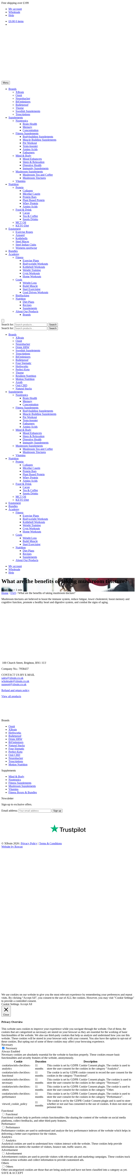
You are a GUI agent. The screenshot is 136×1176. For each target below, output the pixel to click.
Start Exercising (31, 289)
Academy (13, 254)
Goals (19, 279)
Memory (27, 127)
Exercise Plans (31, 260)
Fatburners (29, 152)
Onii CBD (21, 385)
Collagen (28, 190)
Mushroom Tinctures (34, 177)
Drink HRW (22, 347)
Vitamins (21, 181)
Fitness (19, 257)
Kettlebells (21, 238)
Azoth (19, 382)
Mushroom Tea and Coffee (38, 174)
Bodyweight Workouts (35, 263)
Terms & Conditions (50, 843)
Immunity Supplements (36, 168)
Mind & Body (23, 155)
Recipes (27, 305)
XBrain (20, 92)
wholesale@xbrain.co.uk (15, 681)
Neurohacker (23, 98)
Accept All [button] (26, 1004)
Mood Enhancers (32, 158)
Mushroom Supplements (29, 171)
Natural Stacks (24, 388)
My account (15, 8)
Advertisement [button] (9, 1149)
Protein (20, 187)
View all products (11, 696)
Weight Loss (30, 282)
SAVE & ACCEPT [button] (12, 1172)
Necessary (11, 1048)
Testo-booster (30, 146)
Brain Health (30, 123)
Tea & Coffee (30, 216)
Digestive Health (32, 165)
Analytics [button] (6, 1136)
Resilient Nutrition (26, 375)
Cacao (26, 212)
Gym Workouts (31, 273)
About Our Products (27, 311)
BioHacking (22, 295)
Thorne (20, 107)
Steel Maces (22, 241)
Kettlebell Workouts (34, 266)
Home (4, 593)
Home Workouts (32, 276)
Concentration (30, 130)
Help (11, 15)
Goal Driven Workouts (35, 292)
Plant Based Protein (34, 200)
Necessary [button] (7, 1044)
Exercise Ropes (24, 231)
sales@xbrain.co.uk (12, 677)
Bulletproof (22, 104)
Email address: (9, 810)
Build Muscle (30, 285)
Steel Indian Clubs (26, 244)
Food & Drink (24, 209)
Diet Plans (28, 301)
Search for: (7, 324)
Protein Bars (29, 196)
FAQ (13, 593)
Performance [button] (8, 1123)
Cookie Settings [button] (10, 1004)
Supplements (15, 117)
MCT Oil (21, 222)
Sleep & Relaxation (33, 162)
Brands (12, 88)
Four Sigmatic (23, 363)
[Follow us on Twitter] (4, 717)
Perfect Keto (23, 369)
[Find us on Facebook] (4, 705)
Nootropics (22, 120)
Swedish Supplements (28, 111)
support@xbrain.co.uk (13, 684)
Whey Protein (30, 203)
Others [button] (5, 1163)
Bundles (13, 251)
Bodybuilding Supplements (38, 136)
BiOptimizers (23, 101)
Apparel (20, 235)
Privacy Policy (29, 843)
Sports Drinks (30, 219)
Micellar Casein (31, 193)
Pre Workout (30, 142)
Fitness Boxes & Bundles (22, 792)
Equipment (14, 228)
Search (52, 324)
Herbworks (22, 366)
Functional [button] (7, 1110)
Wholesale (14, 12)
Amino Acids (30, 149)
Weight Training (32, 270)
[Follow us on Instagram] (4, 711)
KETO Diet (22, 225)
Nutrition (13, 184)
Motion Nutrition (25, 379)
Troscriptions (23, 114)
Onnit (19, 95)
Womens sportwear (26, 247)
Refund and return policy (15, 690)
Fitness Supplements (27, 133)
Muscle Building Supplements (39, 139)
